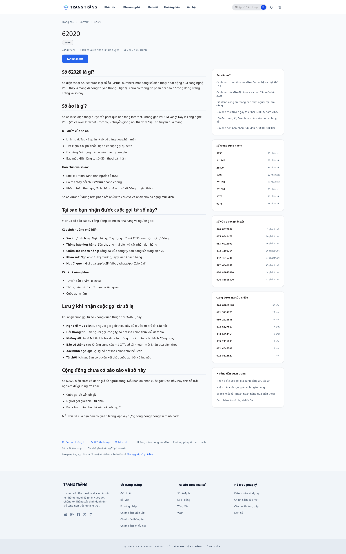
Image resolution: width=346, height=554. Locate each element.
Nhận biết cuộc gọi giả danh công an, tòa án (243, 380)
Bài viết (153, 7)
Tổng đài (182, 506)
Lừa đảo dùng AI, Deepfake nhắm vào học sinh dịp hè (247, 119)
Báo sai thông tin (76, 442)
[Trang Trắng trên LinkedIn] (90, 514)
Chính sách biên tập (132, 512)
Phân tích (110, 7)
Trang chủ (68, 22)
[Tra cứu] (263, 7)
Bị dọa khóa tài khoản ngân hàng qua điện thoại (245, 393)
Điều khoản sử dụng (246, 493)
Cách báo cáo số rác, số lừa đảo (235, 400)
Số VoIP (84, 22)
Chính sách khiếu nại (133, 525)
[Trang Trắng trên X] (84, 514)
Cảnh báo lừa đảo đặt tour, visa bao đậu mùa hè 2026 (245, 94)
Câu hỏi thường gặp (246, 506)
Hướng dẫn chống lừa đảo (153, 442)
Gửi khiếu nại (102, 442)
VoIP (180, 512)
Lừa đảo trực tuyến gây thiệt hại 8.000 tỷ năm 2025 (247, 112)
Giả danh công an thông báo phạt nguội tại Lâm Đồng (245, 103)
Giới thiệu (126, 493)
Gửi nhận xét (75, 58)
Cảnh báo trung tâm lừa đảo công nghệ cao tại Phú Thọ (247, 84)
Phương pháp (132, 7)
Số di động (183, 499)
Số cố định (183, 493)
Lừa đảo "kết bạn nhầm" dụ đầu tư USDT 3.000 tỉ (245, 128)
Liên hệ (191, 7)
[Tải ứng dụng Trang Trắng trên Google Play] (72, 514)
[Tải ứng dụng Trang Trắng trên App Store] (65, 514)
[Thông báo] (271, 7)
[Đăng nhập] (279, 7)
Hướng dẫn (172, 7)
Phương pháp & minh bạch (189, 442)
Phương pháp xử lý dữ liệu (140, 454)
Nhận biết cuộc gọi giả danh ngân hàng (240, 387)
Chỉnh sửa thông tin (132, 519)
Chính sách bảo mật (246, 499)
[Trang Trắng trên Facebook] (78, 514)
